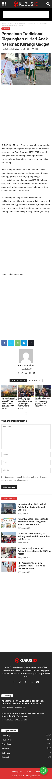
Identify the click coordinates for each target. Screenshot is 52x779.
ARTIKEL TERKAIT (18, 380)
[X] (26, 373)
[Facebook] (4, 343)
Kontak (37, 771)
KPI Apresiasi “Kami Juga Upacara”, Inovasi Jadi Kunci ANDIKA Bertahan (31, 566)
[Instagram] (20, 682)
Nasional (13, 23)
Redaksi (28, 771)
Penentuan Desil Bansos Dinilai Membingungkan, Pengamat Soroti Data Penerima (33, 521)
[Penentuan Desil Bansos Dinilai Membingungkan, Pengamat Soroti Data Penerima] (8, 522)
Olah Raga (5, 753)
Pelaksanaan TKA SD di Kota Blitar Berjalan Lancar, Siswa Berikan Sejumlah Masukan (22, 702)
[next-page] (27, 413)
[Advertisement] (26, 14)
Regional (5, 757)
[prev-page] (24, 413)
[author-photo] (26, 356)
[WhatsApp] (18, 343)
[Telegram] (24, 343)
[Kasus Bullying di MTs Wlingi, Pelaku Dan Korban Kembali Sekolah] (8, 508)
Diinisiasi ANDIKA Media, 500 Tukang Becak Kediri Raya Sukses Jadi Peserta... (34, 536)
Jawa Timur (6, 740)
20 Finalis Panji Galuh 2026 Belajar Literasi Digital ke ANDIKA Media (34, 551)
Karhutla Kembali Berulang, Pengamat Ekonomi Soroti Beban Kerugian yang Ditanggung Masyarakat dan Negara (9, 403)
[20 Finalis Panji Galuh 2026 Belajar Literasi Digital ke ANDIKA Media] (8, 552)
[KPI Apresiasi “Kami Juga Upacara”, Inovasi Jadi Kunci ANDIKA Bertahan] (8, 567)
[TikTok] (22, 373)
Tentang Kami (17, 771)
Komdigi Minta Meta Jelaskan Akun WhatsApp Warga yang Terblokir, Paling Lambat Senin (42, 402)
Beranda (4, 23)
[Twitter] (11, 343)
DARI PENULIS (34, 380)
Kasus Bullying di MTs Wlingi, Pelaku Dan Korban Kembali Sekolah (32, 507)
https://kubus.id (26, 369)
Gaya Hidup (6, 744)
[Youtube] (34, 373)
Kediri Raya (6, 735)
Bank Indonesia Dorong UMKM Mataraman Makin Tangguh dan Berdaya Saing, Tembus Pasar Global (25, 403)
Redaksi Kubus (13, 49)
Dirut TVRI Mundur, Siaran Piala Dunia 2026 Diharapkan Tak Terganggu (22, 715)
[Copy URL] (31, 343)
